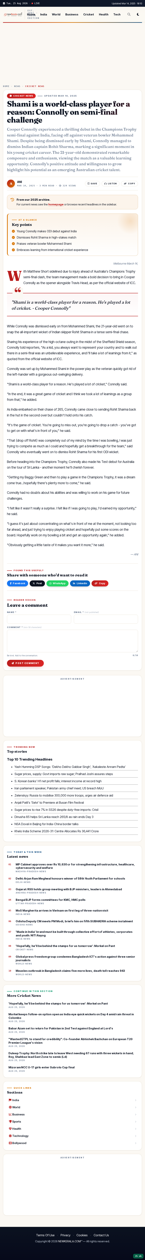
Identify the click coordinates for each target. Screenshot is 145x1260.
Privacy (65, 1235)
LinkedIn (82, 583)
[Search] (129, 14)
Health (103, 14)
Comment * (24, 627)
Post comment (27, 663)
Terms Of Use (45, 1235)
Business (71, 14)
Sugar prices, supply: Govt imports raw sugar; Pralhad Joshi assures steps (64, 774)
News (17, 86)
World (56, 14)
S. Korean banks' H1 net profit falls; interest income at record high (58, 781)
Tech (116, 14)
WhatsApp (59, 583)
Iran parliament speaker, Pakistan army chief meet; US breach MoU (59, 788)
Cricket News (34, 86)
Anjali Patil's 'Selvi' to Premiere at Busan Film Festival (49, 802)
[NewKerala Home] (12, 14)
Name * (11, 612)
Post (39, 583)
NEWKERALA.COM (69, 1241)
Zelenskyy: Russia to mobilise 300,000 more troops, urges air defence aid (64, 795)
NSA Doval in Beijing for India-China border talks (47, 824)
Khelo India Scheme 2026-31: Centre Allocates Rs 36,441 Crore (57, 831)
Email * (86, 612)
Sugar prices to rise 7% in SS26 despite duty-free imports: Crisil (56, 810)
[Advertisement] (72, 55)
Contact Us (101, 1235)
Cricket (88, 14)
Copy (102, 583)
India (43, 14)
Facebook (19, 583)
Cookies (82, 1235)
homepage (56, 204)
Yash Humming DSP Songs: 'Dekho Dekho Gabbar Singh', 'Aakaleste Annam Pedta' (70, 767)
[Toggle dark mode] (138, 14)
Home (31, 14)
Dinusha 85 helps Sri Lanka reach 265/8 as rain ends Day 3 (54, 817)
